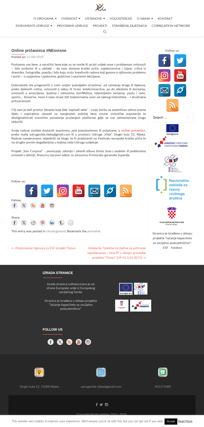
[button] (105, 32)
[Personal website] (110, 190)
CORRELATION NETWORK (171, 25)
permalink (93, 231)
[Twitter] (47, 190)
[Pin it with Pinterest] (42, 223)
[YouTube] (78, 190)
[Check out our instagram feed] (52, 205)
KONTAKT (165, 18)
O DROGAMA (43, 18)
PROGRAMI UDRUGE (72, 25)
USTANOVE (93, 18)
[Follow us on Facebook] (14, 205)
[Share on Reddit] (33, 223)
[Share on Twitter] (24, 223)
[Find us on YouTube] (42, 205)
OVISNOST (69, 18)
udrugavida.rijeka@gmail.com (101, 386)
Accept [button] (171, 421)
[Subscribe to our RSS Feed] (33, 205)
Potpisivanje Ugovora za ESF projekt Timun (43, 248)
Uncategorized (55, 231)
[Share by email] (71, 223)
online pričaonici (133, 130)
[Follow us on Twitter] (24, 205)
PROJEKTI (100, 25)
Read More (185, 421)
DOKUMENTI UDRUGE (32, 25)
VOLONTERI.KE (121, 18)
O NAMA (143, 18)
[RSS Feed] (125, 190)
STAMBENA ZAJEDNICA (129, 25)
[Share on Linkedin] (52, 223)
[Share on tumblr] (61, 223)
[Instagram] (62, 190)
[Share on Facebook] (14, 223)
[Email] (94, 190)
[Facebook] (31, 190)
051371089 (163, 386)
